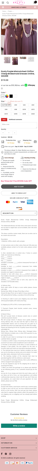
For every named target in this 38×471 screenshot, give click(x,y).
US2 (24, 105)
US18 (24, 114)
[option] (17, 7)
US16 (15, 114)
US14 (6, 114)
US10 (24, 109)
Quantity (3, 129)
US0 (15, 105)
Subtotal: (4, 137)
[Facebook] (1, 454)
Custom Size (6, 105)
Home (4, 11)
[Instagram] (10, 454)
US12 (33, 109)
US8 (15, 109)
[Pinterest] (6, 454)
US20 (33, 114)
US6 (6, 109)
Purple (10, 11)
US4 (33, 105)
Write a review (19, 426)
